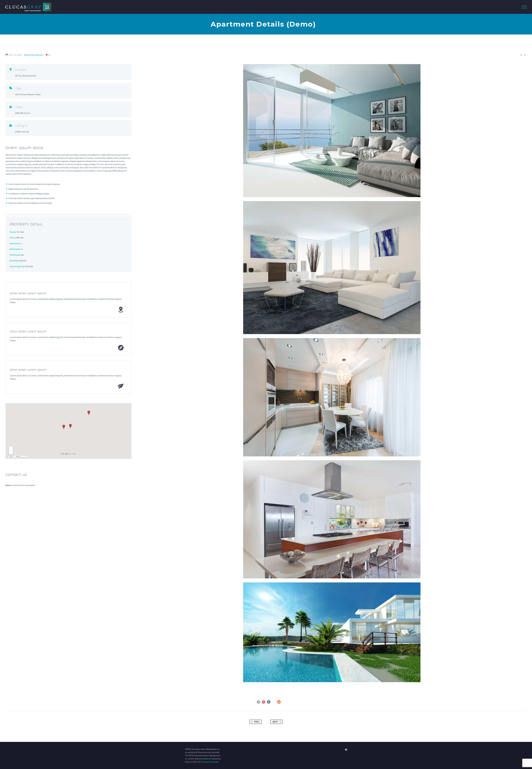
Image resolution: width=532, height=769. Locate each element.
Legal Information (210, 762)
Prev (256, 722)
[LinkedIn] (273, 702)
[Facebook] (253, 702)
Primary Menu (524, 7)
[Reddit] (279, 702)
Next (275, 722)
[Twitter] (258, 702)
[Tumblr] (268, 702)
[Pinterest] (263, 702)
